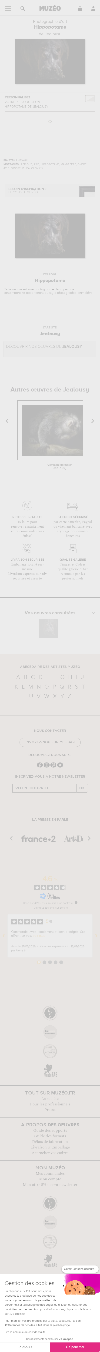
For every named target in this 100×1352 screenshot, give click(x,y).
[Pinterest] (53, 767)
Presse (50, 1110)
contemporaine (14, 292)
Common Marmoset (59, 467)
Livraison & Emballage (50, 1147)
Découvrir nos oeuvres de (44, 347)
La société (50, 1099)
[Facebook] (40, 767)
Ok (82, 788)
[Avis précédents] (3, 936)
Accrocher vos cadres (50, 1153)
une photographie (41, 289)
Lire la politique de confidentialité (25, 1332)
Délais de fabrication (50, 1142)
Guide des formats (50, 1136)
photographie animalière (75, 292)
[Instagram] (46, 767)
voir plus (39, 935)
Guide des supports (50, 1131)
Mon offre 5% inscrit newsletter (50, 1185)
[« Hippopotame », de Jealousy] (48, 628)
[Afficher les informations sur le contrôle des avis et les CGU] (76, 902)
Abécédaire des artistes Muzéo (50, 667)
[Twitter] (60, 767)
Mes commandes (50, 1174)
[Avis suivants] (96, 936)
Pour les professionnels (50, 1104)
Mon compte (50, 1179)
